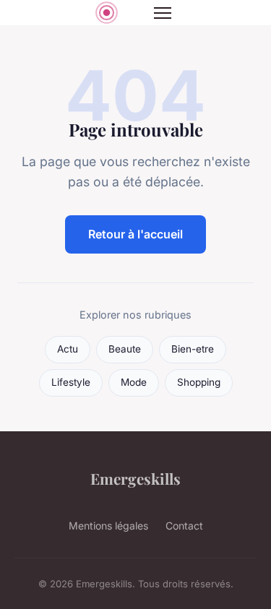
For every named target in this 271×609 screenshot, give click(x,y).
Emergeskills (135, 478)
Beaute (124, 349)
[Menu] (162, 13)
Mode (134, 382)
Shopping (198, 382)
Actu (67, 349)
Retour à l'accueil (135, 234)
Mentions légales (108, 525)
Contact (184, 525)
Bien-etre (192, 349)
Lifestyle (70, 382)
